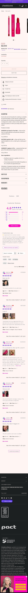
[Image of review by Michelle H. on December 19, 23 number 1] (5, 394)
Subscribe (24, 493)
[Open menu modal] (25, 5)
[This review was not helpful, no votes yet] (23, 300)
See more (5, 295)
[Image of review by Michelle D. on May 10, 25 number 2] (12, 316)
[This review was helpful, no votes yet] (21, 300)
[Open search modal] (19, 5)
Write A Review (14, 225)
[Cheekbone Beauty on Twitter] (9, 498)
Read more (18, 365)
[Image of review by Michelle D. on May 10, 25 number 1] (5, 316)
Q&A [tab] (17, 196)
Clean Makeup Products (20, 584)
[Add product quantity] (7, 63)
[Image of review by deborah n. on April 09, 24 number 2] (12, 352)
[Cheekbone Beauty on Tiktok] (7, 498)
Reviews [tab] (11, 196)
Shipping (3, 77)
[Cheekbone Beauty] (7, 6)
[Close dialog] (26, 576)
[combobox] (19, 266)
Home (2, 11)
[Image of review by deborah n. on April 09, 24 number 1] (5, 352)
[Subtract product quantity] (2, 63)
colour (4, 263)
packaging (15, 259)
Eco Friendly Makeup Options (21, 589)
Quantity (3, 60)
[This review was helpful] (21, 445)
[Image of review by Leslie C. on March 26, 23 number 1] (5, 428)
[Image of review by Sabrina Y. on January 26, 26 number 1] (5, 283)
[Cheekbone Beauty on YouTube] (11, 498)
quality (4, 259)
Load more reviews (14, 451)
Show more (11, 263)
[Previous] (2, 1)
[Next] (25, 1)
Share (4, 104)
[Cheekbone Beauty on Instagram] (4, 498)
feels (9, 259)
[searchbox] (8, 253)
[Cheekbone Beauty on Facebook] (2, 498)
